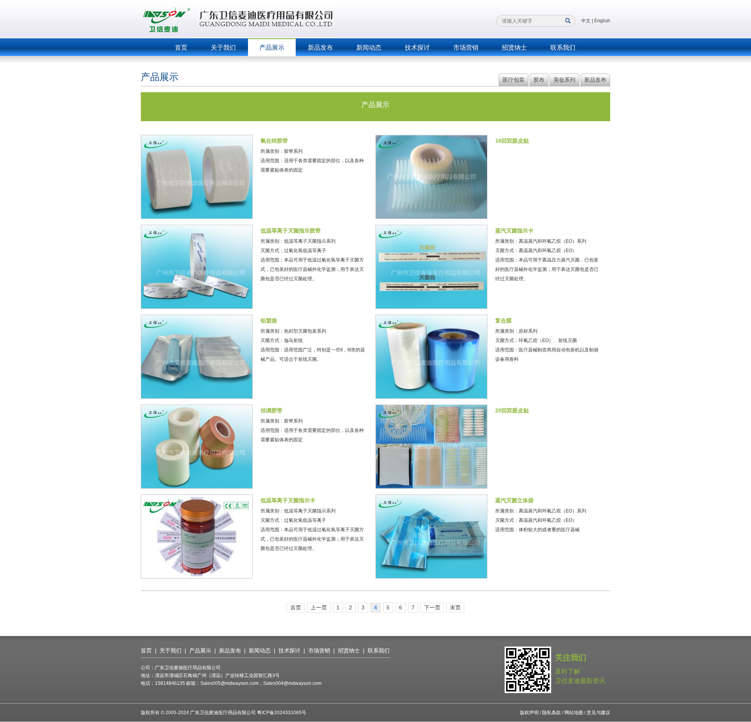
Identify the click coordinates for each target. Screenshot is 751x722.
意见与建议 (598, 712)
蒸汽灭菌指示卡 (514, 231)
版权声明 (529, 712)
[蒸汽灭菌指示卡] (431, 267)
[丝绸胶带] (197, 447)
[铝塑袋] (197, 357)
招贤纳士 (514, 47)
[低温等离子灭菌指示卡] (197, 536)
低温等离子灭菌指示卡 (288, 500)
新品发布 (320, 47)
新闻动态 (368, 47)
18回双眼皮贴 (512, 141)
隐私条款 (551, 712)
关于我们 (223, 47)
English (602, 20)
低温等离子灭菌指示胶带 (291, 231)
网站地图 (573, 712)
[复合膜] (431, 357)
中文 (586, 20)
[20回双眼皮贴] (431, 447)
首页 (181, 47)
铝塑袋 (269, 320)
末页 (455, 607)
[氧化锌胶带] (197, 177)
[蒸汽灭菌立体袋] (431, 536)
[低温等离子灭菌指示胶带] (197, 267)
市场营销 (465, 47)
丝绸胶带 (271, 410)
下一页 (432, 607)
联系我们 (562, 47)
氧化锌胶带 (274, 141)
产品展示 (271, 47)
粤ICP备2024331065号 (281, 712)
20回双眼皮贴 (512, 410)
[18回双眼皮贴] (431, 177)
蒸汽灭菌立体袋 (514, 500)
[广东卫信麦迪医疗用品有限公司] (238, 18)
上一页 (319, 607)
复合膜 (503, 320)
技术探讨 (417, 47)
